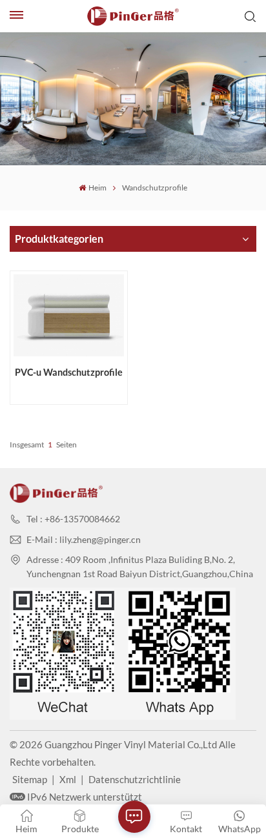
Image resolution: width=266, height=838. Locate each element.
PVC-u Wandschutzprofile (69, 372)
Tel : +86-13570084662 (73, 518)
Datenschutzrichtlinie (134, 779)
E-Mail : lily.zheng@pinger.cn (83, 539)
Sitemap (29, 779)
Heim (97, 187)
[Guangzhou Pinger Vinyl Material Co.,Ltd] (133, 16)
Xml (67, 779)
